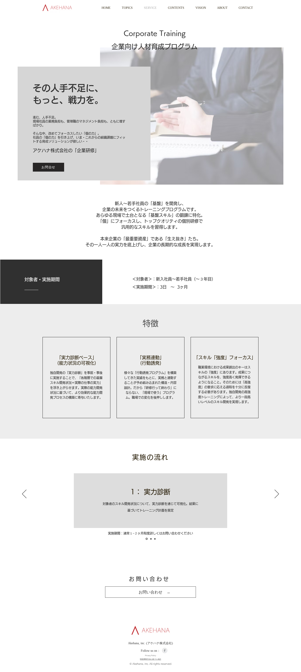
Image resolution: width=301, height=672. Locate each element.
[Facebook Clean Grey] (164, 650)
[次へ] (277, 494)
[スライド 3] (155, 538)
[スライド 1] (146, 538)
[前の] (24, 494)
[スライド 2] (151, 539)
